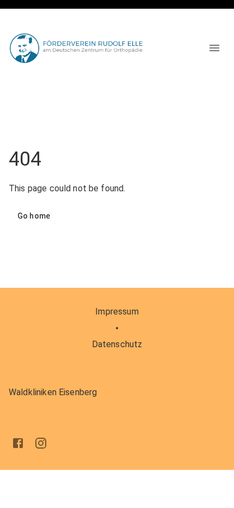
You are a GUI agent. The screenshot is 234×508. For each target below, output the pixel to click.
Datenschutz (117, 344)
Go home (33, 215)
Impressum (116, 311)
